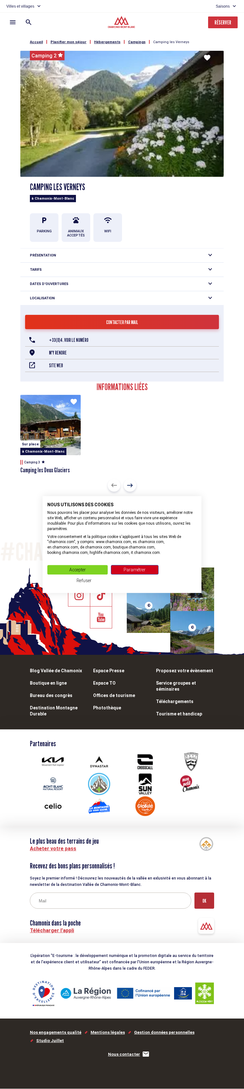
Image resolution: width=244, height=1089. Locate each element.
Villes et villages (20, 6)
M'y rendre (58, 353)
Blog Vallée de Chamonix (56, 670)
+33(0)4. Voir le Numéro (68, 340)
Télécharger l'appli (52, 930)
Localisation (42, 298)
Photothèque (107, 707)
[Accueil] (122, 23)
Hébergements (107, 42)
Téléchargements (174, 701)
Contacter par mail (122, 322)
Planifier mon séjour (68, 42)
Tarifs (36, 270)
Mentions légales (108, 1032)
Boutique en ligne (48, 683)
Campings (137, 42)
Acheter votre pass (53, 849)
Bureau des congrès (51, 695)
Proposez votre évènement (184, 670)
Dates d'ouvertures (49, 284)
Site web (56, 365)
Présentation (43, 255)
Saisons (223, 6)
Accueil (36, 42)
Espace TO (104, 683)
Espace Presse (108, 670)
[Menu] (12, 22)
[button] (114, 485)
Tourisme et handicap (179, 713)
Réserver (222, 22)
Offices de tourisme (114, 695)
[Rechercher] (28, 22)
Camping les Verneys (171, 42)
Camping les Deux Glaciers (45, 470)
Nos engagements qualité (55, 1032)
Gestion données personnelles (164, 1032)
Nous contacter (124, 1054)
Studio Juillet (50, 1040)
